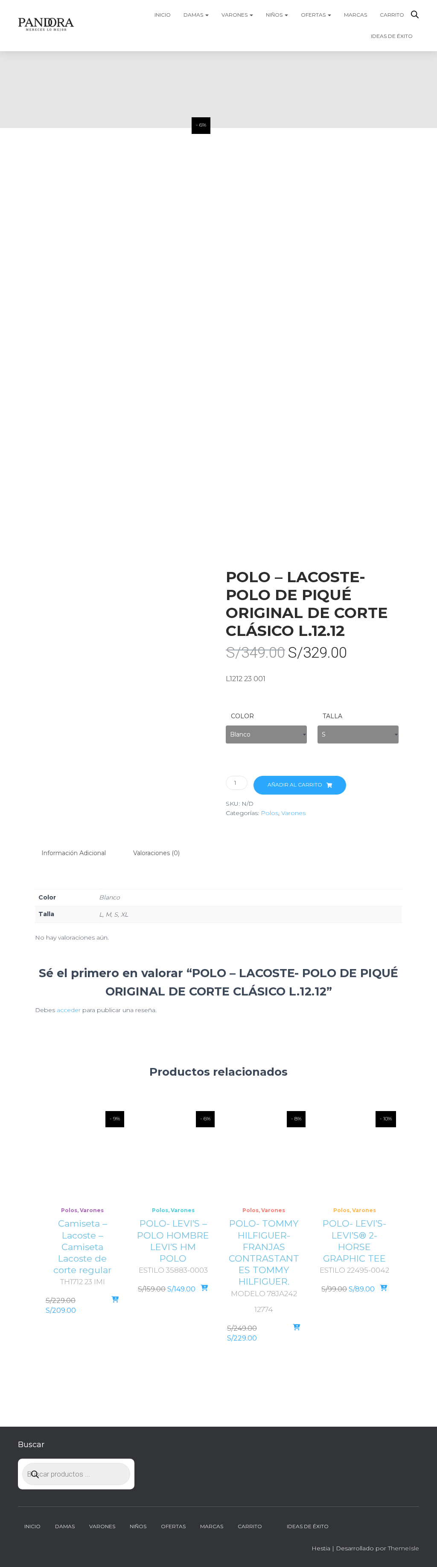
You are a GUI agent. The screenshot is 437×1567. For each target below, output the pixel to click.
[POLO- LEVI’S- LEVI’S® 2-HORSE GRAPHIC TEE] (355, 1154)
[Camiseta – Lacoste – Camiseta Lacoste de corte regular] (83, 1154)
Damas (194, 15)
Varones (235, 15)
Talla (332, 716)
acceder (69, 1010)
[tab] (80, 853)
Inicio (162, 15)
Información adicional (73, 853)
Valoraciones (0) (156, 853)
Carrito (392, 15)
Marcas (355, 15)
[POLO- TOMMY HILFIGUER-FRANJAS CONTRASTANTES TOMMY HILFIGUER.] (264, 1154)
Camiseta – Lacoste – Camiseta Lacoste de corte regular (82, 1246)
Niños (275, 15)
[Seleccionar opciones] (115, 1299)
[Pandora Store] (47, 25)
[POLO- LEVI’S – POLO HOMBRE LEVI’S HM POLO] (173, 1154)
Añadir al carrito (295, 784)
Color (242, 716)
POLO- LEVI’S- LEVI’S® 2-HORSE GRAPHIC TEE (354, 1241)
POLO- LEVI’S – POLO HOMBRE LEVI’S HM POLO (173, 1241)
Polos (269, 813)
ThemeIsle (403, 1548)
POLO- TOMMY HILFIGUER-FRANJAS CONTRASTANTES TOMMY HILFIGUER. (264, 1252)
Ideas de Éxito (392, 36)
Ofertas (314, 15)
